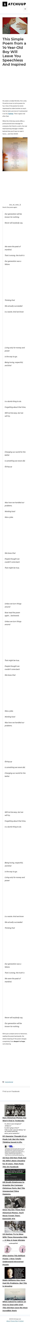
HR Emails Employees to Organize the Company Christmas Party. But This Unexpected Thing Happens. (13, 1188)
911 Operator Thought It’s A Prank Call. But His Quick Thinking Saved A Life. (14, 1139)
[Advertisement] (15, 85)
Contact (21, 1321)
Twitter (10, 114)
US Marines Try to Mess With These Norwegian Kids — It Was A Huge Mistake (14, 1237)
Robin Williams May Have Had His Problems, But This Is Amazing (14, 1283)
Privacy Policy (14, 1321)
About (8, 1321)
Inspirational (9, 1082)
